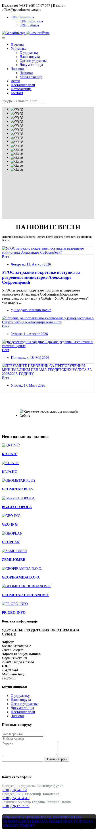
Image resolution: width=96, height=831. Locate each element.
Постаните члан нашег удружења (46, 404)
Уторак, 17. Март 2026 (28, 385)
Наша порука (21, 700)
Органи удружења (24, 704)
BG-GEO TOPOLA (17, 507)
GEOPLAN (11, 542)
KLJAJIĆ (9, 472)
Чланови (17, 716)
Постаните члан (23, 712)
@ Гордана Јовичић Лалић (31, 310)
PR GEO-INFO (13, 612)
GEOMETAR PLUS (17, 489)
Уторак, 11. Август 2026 (29, 334)
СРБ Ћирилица (22, 17)
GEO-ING (9, 524)
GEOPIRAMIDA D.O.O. (21, 577)
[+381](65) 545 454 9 (15, 798)
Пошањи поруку (56, 759)
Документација (22, 708)
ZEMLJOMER (13, 559)
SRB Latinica (29, 25)
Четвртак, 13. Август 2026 (31, 264)
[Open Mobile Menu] (3, 38)
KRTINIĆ (9, 454)
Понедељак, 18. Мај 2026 (30, 357)
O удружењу (20, 696)
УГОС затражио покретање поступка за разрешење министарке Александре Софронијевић (41, 277)
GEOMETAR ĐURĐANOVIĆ (25, 595)
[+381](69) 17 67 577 (15, 806)
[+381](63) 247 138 (14, 790)
